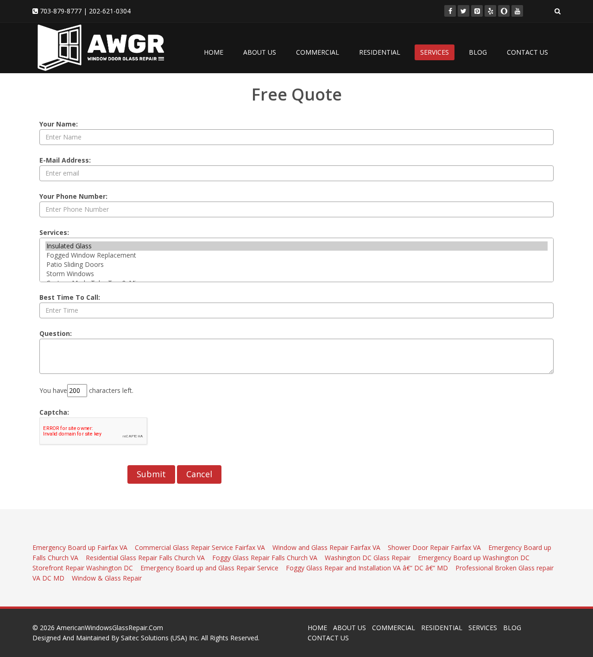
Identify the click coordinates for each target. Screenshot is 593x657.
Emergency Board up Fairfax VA (80, 547)
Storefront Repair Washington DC (83, 567)
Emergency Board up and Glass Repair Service (209, 567)
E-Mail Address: (65, 160)
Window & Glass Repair (107, 578)
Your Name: (58, 124)
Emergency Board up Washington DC (474, 557)
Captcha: (54, 412)
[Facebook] (450, 11)
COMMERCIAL (317, 52)
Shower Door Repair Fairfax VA (435, 547)
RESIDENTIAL (379, 52)
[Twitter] (463, 11)
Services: (54, 232)
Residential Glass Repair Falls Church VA (146, 557)
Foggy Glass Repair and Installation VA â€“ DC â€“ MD (368, 567)
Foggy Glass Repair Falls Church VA (265, 557)
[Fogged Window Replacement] (296, 255)
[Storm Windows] (296, 273)
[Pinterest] (477, 11)
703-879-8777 (61, 10)
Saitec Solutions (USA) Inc (159, 637)
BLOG (478, 52)
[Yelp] (490, 11)
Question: (55, 333)
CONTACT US (527, 52)
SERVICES (434, 52)
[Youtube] (517, 11)
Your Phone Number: (73, 196)
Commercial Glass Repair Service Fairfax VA (201, 547)
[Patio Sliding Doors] (296, 264)
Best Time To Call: (69, 297)
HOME (213, 52)
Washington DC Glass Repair (368, 557)
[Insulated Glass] (296, 246)
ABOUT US (259, 52)
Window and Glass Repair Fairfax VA (327, 547)
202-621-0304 (110, 10)
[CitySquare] (504, 11)
